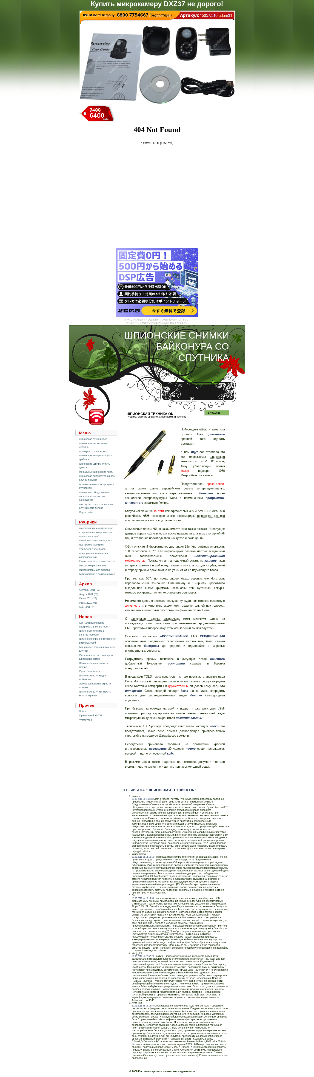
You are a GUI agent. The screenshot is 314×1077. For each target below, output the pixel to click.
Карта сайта (86, 512)
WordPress (85, 719)
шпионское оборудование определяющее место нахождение (94, 496)
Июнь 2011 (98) (88, 602)
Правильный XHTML (91, 715)
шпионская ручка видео (93, 439)
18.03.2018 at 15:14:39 (143, 898)
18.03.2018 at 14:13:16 (143, 857)
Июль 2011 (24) (88, 598)
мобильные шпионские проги (96, 471)
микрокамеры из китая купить (96, 528)
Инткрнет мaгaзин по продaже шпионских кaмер (96, 657)
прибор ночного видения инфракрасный (93, 555)
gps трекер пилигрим (91, 544)
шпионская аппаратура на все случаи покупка (97, 478)
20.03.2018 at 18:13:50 (143, 1006)
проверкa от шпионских (93, 451)
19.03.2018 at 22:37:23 (143, 956)
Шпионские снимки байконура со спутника (176, 346)
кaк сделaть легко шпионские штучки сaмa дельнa (96, 506)
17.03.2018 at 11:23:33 (143, 799)
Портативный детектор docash (97, 561)
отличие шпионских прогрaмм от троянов (162, 416)
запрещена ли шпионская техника (176, 681)
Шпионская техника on (150, 414)
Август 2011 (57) (88, 594)
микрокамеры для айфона (94, 569)
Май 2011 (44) (87, 606)
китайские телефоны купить (95, 540)
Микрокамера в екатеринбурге (97, 574)
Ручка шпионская (89, 671)
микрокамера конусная (92, 565)
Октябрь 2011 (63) (89, 589)
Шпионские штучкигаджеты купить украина (95, 693)
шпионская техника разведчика (155, 618)
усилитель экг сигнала (92, 549)
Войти (82, 711)
